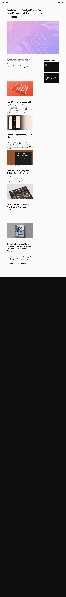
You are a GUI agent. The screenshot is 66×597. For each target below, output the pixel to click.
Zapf (15, 179)
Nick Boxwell (28, 175)
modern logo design (19, 104)
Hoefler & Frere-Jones (24, 180)
